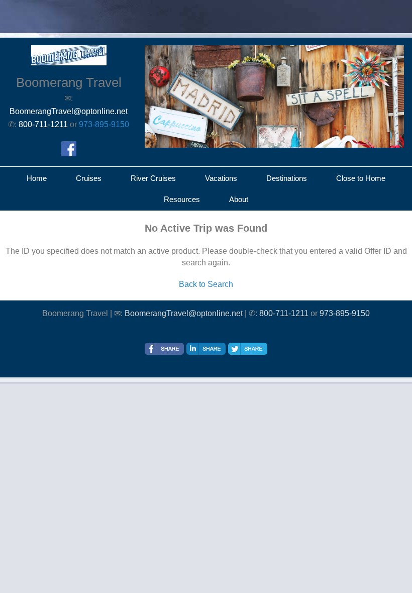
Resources (182, 199)
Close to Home (360, 178)
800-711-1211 (283, 313)
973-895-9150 (104, 124)
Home (37, 178)
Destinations (286, 178)
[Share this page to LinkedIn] (206, 349)
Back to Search (206, 284)
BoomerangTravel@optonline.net (184, 313)
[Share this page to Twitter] (247, 349)
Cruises (88, 178)
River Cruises (153, 178)
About (238, 199)
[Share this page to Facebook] (164, 349)
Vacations (221, 178)
